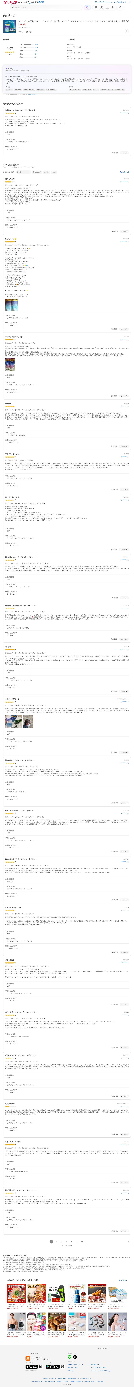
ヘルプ (129, 2)
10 (82, 1242)
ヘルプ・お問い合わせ (88, 1381)
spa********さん (125, 1144)
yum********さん (124, 241)
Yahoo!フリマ (86, 1378)
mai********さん (125, 702)
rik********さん (125, 608)
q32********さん (124, 181)
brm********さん (124, 113)
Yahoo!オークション (74, 1378)
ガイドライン (65, 1381)
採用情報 (78, 1381)
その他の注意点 (32, 94)
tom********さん (125, 339)
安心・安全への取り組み (98, 1367)
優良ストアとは (72, 1367)
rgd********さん (125, 1193)
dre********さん (125, 1106)
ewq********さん (124, 1015)
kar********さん (125, 910)
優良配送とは (95, 1364)
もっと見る (122, 1280)
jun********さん (125, 406)
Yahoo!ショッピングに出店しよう (115, 2)
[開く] (11, 305)
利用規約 (58, 1381)
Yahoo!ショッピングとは (75, 1364)
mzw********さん (124, 763)
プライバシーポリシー (36, 1381)
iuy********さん (125, 962)
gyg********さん (125, 500)
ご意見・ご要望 (99, 1381)
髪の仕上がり (37, 172)
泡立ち (54, 172)
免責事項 (73, 1381)
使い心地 (46, 172)
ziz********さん (125, 862)
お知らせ (70, 1371)
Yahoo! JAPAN (99, 2)
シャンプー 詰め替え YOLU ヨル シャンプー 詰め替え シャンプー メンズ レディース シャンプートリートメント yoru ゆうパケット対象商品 (73, 21)
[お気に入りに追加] (127, 31)
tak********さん (125, 813)
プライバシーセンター (49, 1381)
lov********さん (125, 1058)
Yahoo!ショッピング (49, 1378)
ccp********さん (125, 456)
